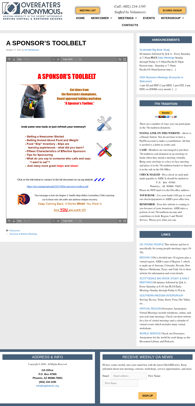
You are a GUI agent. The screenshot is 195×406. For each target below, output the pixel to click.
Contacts (130, 25)
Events (149, 18)
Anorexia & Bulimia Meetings (23, 234)
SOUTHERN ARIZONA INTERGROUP (161, 295)
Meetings (126, 18)
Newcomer (100, 18)
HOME (80, 18)
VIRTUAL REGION (150, 308)
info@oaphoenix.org (47, 385)
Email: (106, 375)
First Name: (154, 375)
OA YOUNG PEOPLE (152, 244)
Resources (15, 230)
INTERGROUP (171, 18)
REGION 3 (146, 257)
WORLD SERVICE (150, 333)
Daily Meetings (166, 57)
